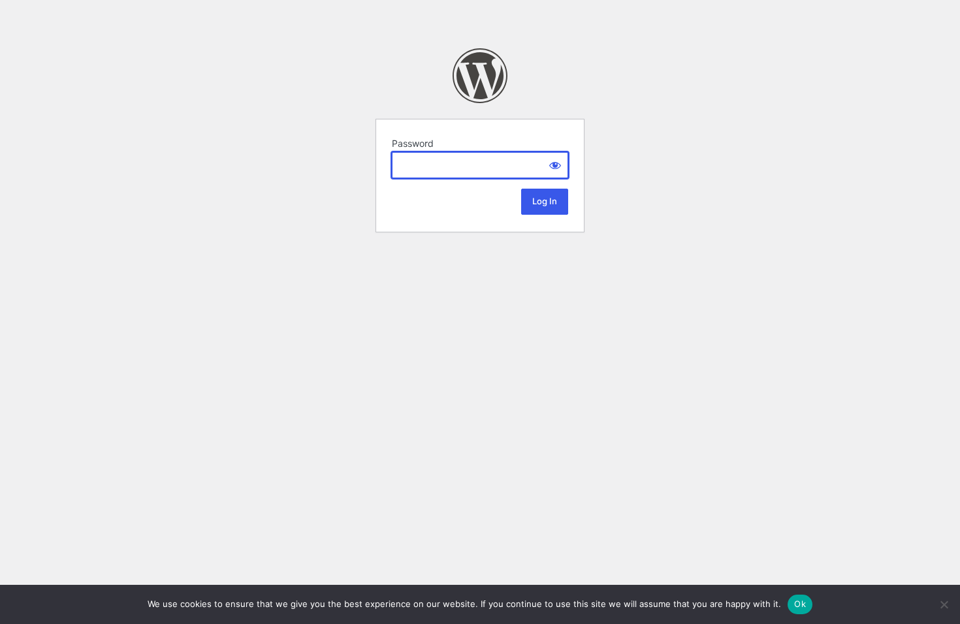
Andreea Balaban (480, 75)
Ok (800, 604)
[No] (943, 604)
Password (413, 143)
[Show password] (555, 165)
